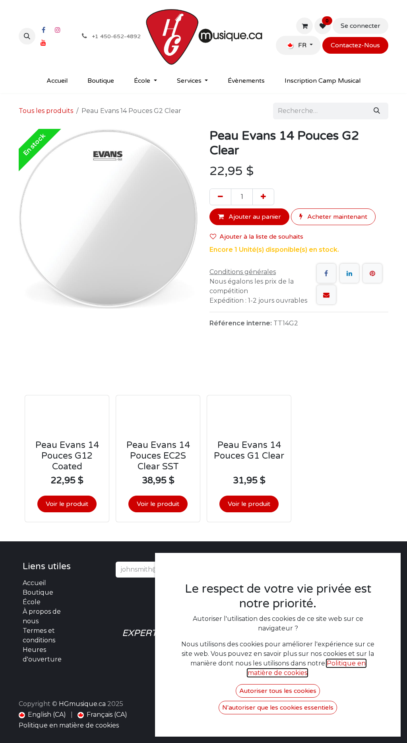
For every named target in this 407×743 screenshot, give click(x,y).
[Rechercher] (376, 111)
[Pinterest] (372, 273)
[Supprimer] (220, 197)
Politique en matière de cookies (69, 725)
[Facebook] (43, 29)
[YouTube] (43, 42)
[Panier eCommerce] (304, 26)
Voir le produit (67, 504)
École (32, 602)
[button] (27, 36)
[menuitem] (57, 80)
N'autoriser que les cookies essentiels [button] (277, 708)
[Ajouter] (263, 197)
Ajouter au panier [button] (254, 217)
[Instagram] (57, 29)
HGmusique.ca (82, 704)
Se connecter (360, 26)
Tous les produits (46, 111)
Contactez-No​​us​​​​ (355, 45)
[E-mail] (326, 294)
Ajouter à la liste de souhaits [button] (261, 237)
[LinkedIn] (349, 273)
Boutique (38, 592)
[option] (203, 439)
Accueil (34, 583)
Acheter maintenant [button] (336, 217)
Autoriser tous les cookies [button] (277, 691)
